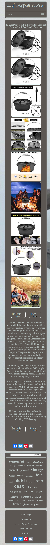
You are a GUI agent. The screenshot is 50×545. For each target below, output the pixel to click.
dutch (21, 480)
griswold (25, 470)
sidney (12, 465)
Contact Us (26, 519)
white (12, 475)
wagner (35, 504)
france (17, 504)
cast (19, 486)
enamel (13, 470)
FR (28, 533)
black (36, 488)
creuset (27, 496)
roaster (28, 491)
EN (23, 533)
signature (29, 476)
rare (18, 500)
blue (29, 487)
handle (30, 465)
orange (40, 500)
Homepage (26, 514)
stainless (21, 465)
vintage (37, 469)
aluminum (38, 462)
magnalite (15, 491)
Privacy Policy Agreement (26, 524)
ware (39, 491)
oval (20, 475)
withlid (11, 482)
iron (39, 474)
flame (26, 504)
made (23, 500)
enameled (16, 461)
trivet (30, 482)
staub (38, 496)
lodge (28, 462)
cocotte (39, 466)
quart (14, 496)
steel (11, 500)
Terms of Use (26, 528)
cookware (31, 500)
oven (38, 480)
